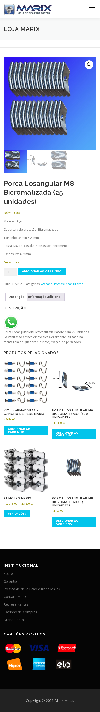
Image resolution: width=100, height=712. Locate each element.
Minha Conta (14, 620)
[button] (89, 64)
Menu (92, 9)
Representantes (16, 604)
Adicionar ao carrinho (42, 271)
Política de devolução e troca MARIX (32, 589)
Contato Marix (15, 596)
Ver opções (17, 513)
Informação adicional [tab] (44, 297)
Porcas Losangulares (68, 284)
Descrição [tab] (16, 297)
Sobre (8, 573)
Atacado (47, 284)
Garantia (10, 581)
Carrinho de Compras (20, 612)
